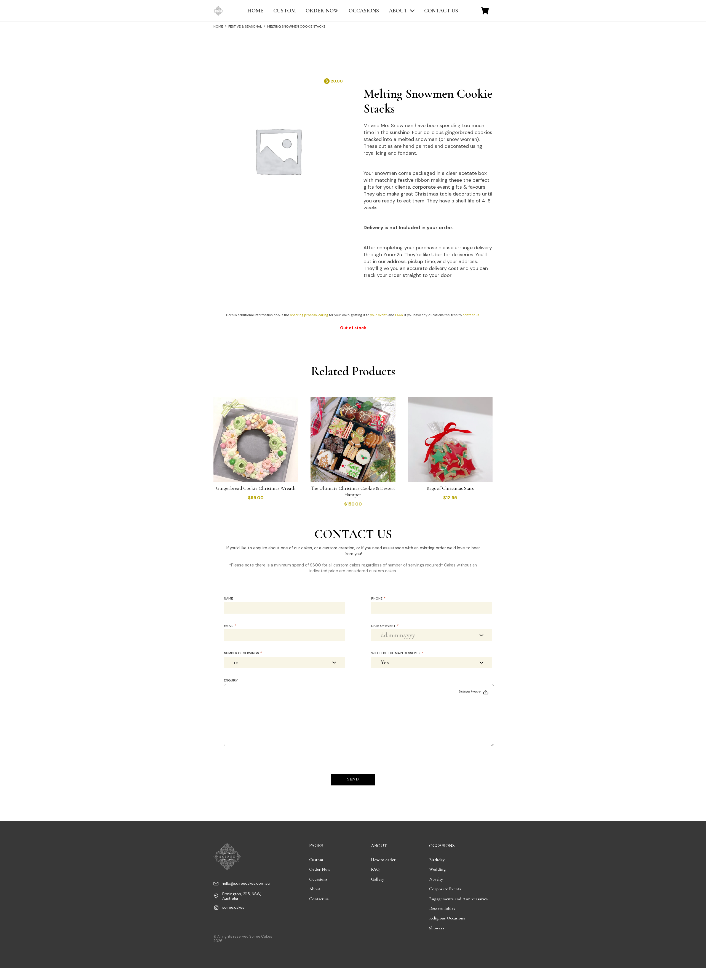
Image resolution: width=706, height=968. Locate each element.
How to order (383, 859)
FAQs (399, 315)
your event (378, 315)
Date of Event (384, 626)
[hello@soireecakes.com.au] (217, 884)
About (314, 889)
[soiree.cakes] (217, 908)
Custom (316, 859)
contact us (470, 315)
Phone (378, 598)
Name (228, 598)
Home (218, 26)
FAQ (375, 869)
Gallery (377, 879)
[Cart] (485, 11)
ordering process (303, 315)
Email (230, 626)
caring (323, 315)
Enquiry (231, 680)
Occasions (318, 879)
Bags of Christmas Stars (450, 488)
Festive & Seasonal (245, 26)
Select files (473, 692)
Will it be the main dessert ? (397, 653)
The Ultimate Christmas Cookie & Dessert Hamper (353, 491)
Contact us (318, 899)
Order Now (319, 869)
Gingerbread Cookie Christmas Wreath (256, 488)
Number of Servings (242, 653)
